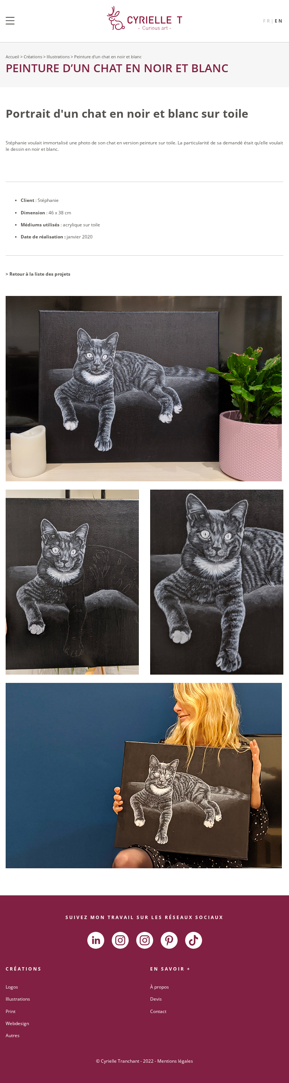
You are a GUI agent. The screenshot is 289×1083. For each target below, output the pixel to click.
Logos (12, 987)
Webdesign (17, 1023)
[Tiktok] (193, 940)
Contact (158, 1011)
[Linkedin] (95, 940)
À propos (159, 987)
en (279, 21)
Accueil (12, 56)
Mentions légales (175, 1061)
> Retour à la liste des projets (38, 274)
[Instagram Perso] (120, 940)
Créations (33, 56)
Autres (13, 1035)
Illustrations (58, 56)
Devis (156, 999)
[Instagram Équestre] (144, 940)
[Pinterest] (169, 940)
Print (10, 1011)
